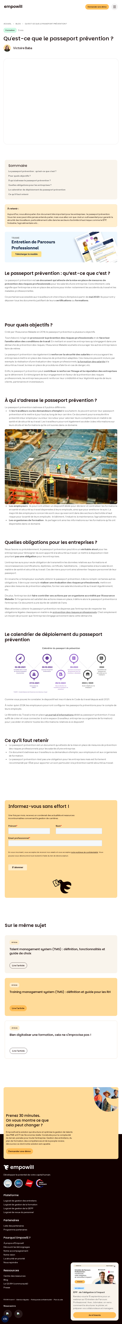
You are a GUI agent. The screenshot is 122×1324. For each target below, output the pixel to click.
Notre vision (9, 1254)
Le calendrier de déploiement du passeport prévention (36, 189)
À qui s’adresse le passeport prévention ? (29, 180)
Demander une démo (97, 7)
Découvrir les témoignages (17, 1247)
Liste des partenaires (14, 1225)
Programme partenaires (15, 1229)
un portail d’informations (59, 714)
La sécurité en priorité (14, 1258)
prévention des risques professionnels (75, 612)
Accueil (7, 24)
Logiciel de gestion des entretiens (20, 1200)
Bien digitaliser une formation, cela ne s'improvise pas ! (50, 1035)
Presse (7, 1287)
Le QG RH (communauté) (16, 1283)
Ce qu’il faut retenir (18, 194)
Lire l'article (18, 965)
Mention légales (22, 1299)
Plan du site (58, 1299)
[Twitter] (8, 1314)
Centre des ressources (14, 1276)
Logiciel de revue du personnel (19, 1212)
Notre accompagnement (16, 1251)
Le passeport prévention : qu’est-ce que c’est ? (32, 171)
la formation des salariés (91, 361)
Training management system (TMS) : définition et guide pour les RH (60, 992)
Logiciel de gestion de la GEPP (18, 1208)
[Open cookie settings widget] (5, 1319)
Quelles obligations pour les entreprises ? (29, 185)
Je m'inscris (95, 1315)
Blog (18, 24)
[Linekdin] (18, 1314)
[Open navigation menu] (114, 7)
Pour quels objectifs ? (19, 176)
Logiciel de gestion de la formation (20, 1204)
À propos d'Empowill (14, 1243)
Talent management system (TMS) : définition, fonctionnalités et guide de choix (57, 951)
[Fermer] (114, 1266)
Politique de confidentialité (41, 1299)
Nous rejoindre (11, 1262)
